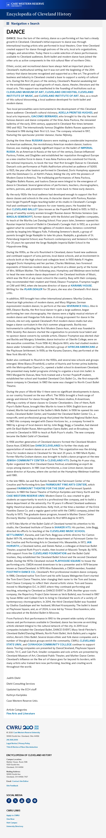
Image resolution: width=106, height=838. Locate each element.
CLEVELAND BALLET (25, 209)
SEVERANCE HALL (77, 306)
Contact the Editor (20, 781)
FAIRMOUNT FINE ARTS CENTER (66, 484)
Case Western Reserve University (26, 732)
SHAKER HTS (63, 527)
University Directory (14, 826)
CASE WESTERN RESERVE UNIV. (25, 495)
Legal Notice (11, 743)
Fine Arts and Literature (20, 713)
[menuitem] (53, 815)
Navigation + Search (22, 24)
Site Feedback (12, 785)
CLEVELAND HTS (58, 460)
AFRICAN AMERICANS (81, 346)
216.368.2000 (12, 740)
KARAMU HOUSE (81, 285)
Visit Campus (11, 822)
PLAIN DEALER (33, 289)
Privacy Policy (24, 743)
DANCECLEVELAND (47, 445)
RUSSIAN (37, 140)
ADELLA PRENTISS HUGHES (75, 112)
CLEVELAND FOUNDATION (50, 553)
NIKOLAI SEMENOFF (19, 216)
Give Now (10, 819)
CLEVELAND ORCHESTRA (61, 92)
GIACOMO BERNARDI (44, 116)
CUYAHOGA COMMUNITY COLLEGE (50, 644)
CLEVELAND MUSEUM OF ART (25, 92)
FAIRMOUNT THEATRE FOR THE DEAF (41, 488)
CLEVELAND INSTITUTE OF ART (59, 95)
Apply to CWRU (13, 815)
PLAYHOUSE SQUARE (68, 560)
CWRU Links (13, 810)
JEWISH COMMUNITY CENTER (25, 460)
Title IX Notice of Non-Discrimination (22, 747)
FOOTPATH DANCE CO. (20, 571)
